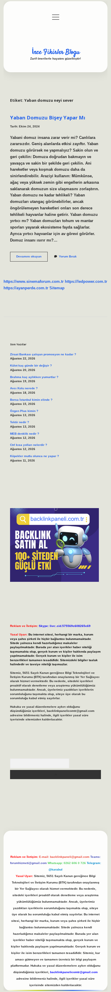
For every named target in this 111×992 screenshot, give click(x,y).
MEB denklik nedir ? (24, 433)
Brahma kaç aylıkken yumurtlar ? (34, 377)
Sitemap (57, 288)
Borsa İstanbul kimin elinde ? (31, 399)
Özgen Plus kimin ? (24, 411)
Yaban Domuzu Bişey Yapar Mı (47, 117)
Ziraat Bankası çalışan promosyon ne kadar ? (43, 354)
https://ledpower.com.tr (86, 281)
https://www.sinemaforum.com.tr (34, 281)
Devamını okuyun (32, 257)
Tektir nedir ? (19, 422)
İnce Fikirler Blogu (56, 52)
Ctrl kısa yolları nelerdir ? (28, 444)
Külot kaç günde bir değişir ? (31, 365)
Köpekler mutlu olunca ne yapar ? (34, 456)
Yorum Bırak (68, 256)
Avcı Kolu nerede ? (24, 388)
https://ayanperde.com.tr (26, 288)
